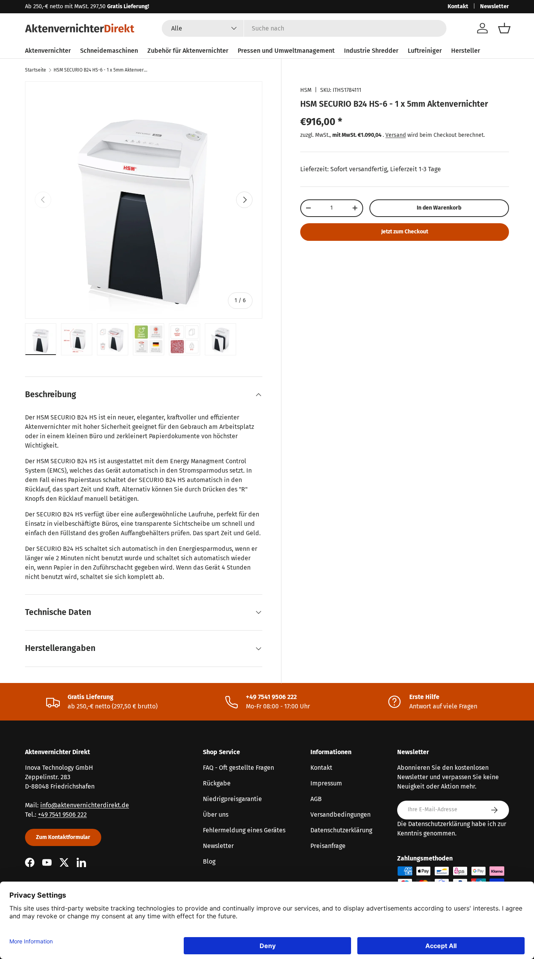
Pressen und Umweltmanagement (286, 50)
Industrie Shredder (371, 50)
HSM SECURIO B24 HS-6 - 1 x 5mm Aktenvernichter (100, 70)
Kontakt (458, 6)
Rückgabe (217, 783)
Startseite (35, 70)
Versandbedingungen (340, 814)
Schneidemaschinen (109, 50)
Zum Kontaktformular (63, 837)
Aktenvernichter (48, 50)
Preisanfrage (328, 846)
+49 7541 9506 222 (62, 814)
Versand (395, 135)
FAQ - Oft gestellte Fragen (238, 767)
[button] (504, 28)
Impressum (326, 783)
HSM (306, 90)
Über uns (215, 814)
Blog (209, 861)
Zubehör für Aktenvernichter (187, 50)
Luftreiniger (425, 50)
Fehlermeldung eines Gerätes (244, 830)
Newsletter (494, 6)
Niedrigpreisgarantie (232, 799)
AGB (316, 799)
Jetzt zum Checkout (404, 231)
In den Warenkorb (439, 207)
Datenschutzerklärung (341, 830)
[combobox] (304, 28)
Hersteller (465, 50)
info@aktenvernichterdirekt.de (84, 805)
